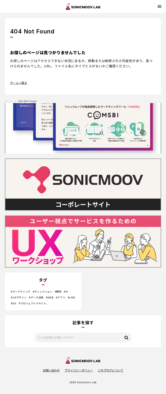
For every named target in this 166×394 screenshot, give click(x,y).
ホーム (8, 101)
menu (159, 6)
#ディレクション (42, 291)
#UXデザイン (19, 297)
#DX (13, 303)
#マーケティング (20, 291)
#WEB (49, 297)
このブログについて (110, 370)
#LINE (71, 297)
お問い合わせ (51, 370)
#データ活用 (36, 297)
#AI (66, 291)
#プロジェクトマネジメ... (33, 303)
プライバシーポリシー (79, 370)
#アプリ (60, 297)
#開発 (58, 291)
